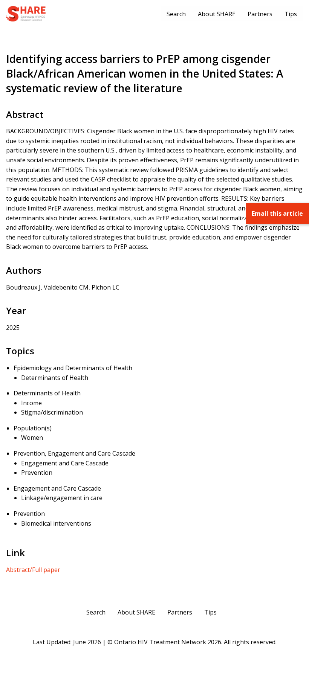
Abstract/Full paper (33, 570)
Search (176, 14)
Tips (291, 14)
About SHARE (217, 14)
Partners (260, 14)
